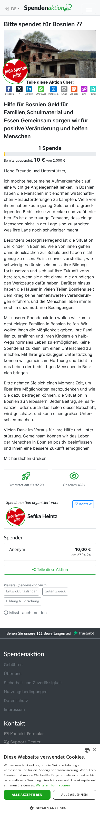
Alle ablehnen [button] (74, 795)
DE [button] (14, 9)
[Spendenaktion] (48, 7)
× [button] (94, 750)
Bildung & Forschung (22, 601)
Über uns (12, 673)
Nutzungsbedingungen (25, 691)
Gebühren (13, 664)
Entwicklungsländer (21, 591)
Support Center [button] (25, 741)
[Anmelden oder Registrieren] (7, 9)
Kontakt (85, 504)
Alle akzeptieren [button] (27, 795)
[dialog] (50, 780)
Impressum (14, 709)
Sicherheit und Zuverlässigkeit (33, 682)
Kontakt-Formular (26, 733)
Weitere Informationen (53, 785)
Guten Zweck (55, 591)
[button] (9, 90)
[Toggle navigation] (89, 9)
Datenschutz (16, 700)
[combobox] (87, 750)
